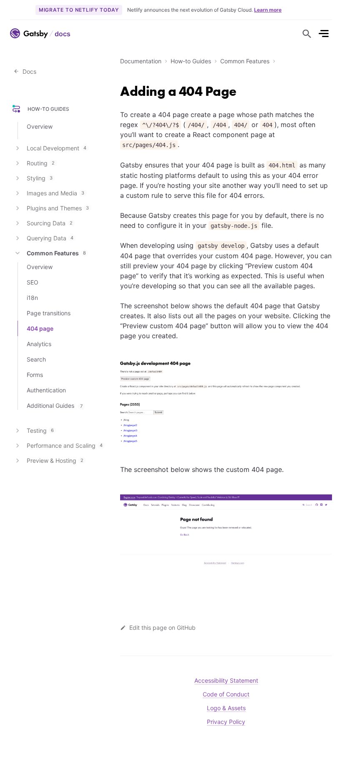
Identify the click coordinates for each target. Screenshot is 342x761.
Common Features (244, 61)
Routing (41, 163)
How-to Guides (191, 61)
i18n (32, 297)
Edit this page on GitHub (162, 627)
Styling (40, 178)
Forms (35, 374)
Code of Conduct (226, 694)
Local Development (56, 148)
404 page (40, 328)
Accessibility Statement (226, 680)
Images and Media (55, 193)
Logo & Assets (226, 707)
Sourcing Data (50, 223)
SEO (32, 282)
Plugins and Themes (58, 208)
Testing (40, 430)
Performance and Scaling (65, 445)
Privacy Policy (226, 721)
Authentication (46, 390)
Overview (40, 126)
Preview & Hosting (55, 460)
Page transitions (48, 313)
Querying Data (50, 238)
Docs (27, 71)
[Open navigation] (323, 33)
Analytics (39, 343)
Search (36, 359)
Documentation (140, 61)
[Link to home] (29, 33)
